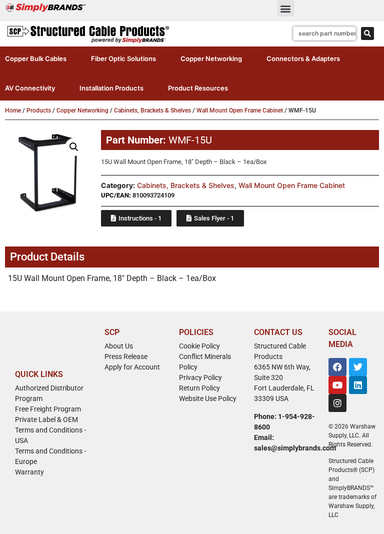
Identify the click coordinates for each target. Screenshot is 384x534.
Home (13, 110)
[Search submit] (367, 33)
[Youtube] (337, 385)
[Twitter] (358, 367)
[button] (286, 8)
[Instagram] (337, 403)
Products (38, 110)
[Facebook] (337, 367)
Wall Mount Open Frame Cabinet (239, 110)
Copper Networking (82, 110)
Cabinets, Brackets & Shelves (152, 110)
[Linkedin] (358, 385)
